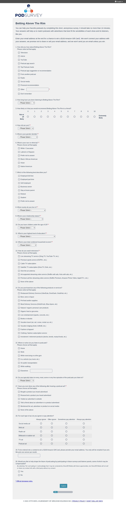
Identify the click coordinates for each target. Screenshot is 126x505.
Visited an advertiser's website (31, 399)
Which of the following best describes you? (31, 172)
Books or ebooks (26, 318)
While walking (25, 366)
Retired (23, 194)
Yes (22, 471)
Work (22, 352)
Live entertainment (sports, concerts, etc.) (35, 315)
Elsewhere (24, 371)
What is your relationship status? (28, 216)
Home (23, 348)
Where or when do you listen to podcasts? (31, 344)
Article (23, 56)
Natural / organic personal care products (34, 308)
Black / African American (29, 159)
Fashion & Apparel (27, 329)
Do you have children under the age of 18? (32, 224)
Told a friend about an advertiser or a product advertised (40, 402)
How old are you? (23, 125)
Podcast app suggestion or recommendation (36, 71)
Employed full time (27, 176)
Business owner (26, 187)
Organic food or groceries (29, 311)
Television (24, 52)
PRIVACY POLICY (79, 501)
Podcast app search (27, 63)
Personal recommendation (30, 85)
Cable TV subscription (28, 263)
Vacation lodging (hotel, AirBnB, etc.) (33, 326)
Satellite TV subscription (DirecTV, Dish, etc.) (36, 267)
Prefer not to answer (28, 155)
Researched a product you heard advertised (36, 395)
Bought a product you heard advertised (34, 392)
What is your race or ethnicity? (37, 144)
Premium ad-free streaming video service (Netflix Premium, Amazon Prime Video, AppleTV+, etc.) (54, 278)
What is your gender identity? (27, 134)
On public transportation (29, 363)
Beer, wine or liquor (27, 297)
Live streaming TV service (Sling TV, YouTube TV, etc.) (40, 256)
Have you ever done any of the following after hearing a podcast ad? (50, 387)
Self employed (26, 183)
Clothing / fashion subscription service (34, 333)
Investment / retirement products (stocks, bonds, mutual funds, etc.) (44, 337)
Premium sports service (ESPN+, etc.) (34, 260)
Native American (26, 166)
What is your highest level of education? (31, 233)
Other (22, 89)
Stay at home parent (28, 190)
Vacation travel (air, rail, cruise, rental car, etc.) (36, 322)
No (22, 475)
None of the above (27, 281)
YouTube (24, 60)
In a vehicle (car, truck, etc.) (30, 359)
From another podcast (28, 74)
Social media (25, 81)
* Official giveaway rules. (24, 481)
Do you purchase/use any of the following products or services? (39, 289)
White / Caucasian (27, 148)
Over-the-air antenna (28, 271)
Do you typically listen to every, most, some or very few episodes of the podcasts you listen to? (49, 377)
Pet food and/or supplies (29, 300)
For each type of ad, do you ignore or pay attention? (35, 416)
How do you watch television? (37, 252)
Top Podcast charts (27, 67)
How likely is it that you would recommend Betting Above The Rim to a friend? (43, 108)
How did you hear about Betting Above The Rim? (33, 48)
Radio (23, 78)
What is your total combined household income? (34, 242)
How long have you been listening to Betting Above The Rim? (38, 100)
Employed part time (27, 179)
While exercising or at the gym (31, 355)
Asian (23, 163)
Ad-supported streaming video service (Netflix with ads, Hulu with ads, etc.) (47, 274)
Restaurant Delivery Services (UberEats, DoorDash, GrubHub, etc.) (44, 293)
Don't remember (26, 94)
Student (23, 197)
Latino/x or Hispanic (27, 152)
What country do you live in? (27, 207)
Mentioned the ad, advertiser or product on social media (40, 406)
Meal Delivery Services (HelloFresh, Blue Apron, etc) (39, 304)
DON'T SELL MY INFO (95, 501)
